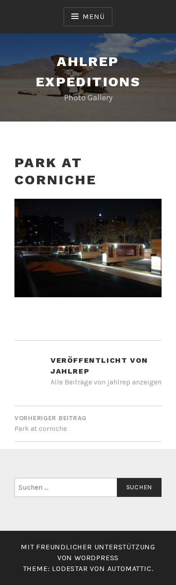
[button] (88, 248)
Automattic (129, 568)
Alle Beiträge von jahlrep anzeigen (106, 382)
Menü (93, 16)
